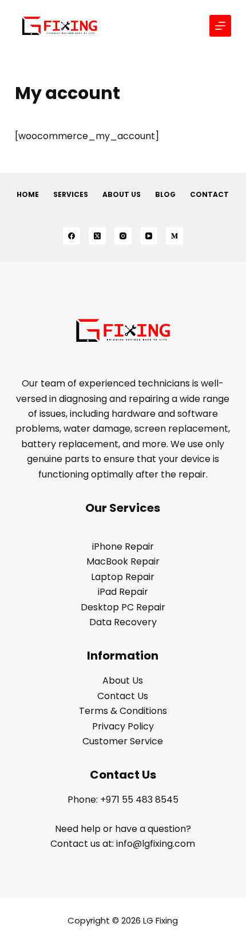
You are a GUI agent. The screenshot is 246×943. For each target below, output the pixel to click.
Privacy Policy (123, 726)
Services (70, 194)
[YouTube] (148, 235)
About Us (121, 194)
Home (28, 194)
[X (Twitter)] (97, 235)
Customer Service (122, 741)
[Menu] (220, 26)
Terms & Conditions (123, 710)
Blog (165, 194)
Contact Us (122, 696)
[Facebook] (71, 235)
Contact (209, 194)
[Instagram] (123, 235)
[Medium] (174, 235)
